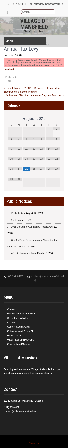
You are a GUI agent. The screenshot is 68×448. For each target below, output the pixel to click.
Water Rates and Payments (20, 340)
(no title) (15, 220)
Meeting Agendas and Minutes (22, 313)
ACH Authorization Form (23, 253)
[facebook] (7, 12)
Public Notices (12, 77)
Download (9, 69)
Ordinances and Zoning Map (21, 331)
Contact (11, 309)
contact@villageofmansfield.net (48, 4)
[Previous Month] (11, 118)
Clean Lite (34, 443)
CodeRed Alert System (18, 327)
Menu (9, 41)
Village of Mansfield (34, 23)
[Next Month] (56, 118)
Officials (11, 322)
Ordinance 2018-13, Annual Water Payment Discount (35, 95)
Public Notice (18, 213)
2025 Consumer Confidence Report (29, 226)
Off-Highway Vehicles (17, 318)
